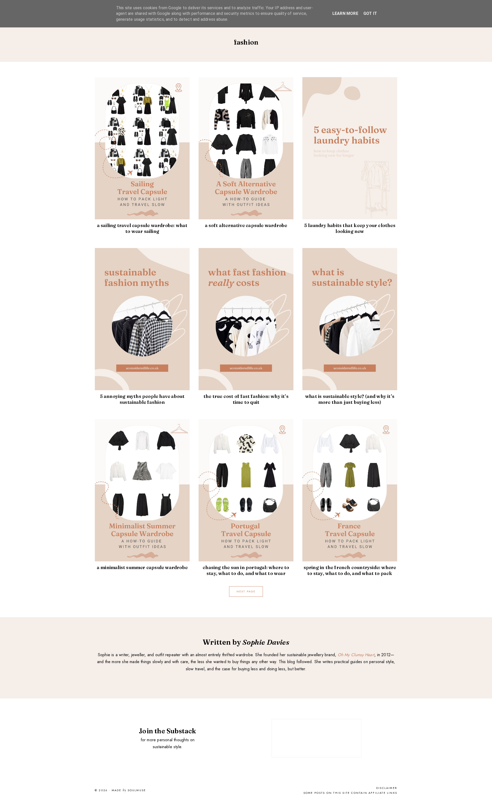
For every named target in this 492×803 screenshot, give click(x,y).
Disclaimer (386, 788)
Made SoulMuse (129, 790)
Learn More (345, 13)
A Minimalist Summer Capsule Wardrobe (142, 567)
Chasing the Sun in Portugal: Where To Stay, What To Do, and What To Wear (246, 570)
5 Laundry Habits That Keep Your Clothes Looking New (349, 228)
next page (246, 591)
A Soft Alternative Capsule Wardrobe (246, 225)
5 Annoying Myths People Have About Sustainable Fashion (142, 399)
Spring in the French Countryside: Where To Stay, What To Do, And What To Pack (350, 570)
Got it (370, 13)
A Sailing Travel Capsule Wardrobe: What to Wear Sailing (142, 228)
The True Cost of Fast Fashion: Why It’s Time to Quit (246, 399)
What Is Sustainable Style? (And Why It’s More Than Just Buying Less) (349, 399)
